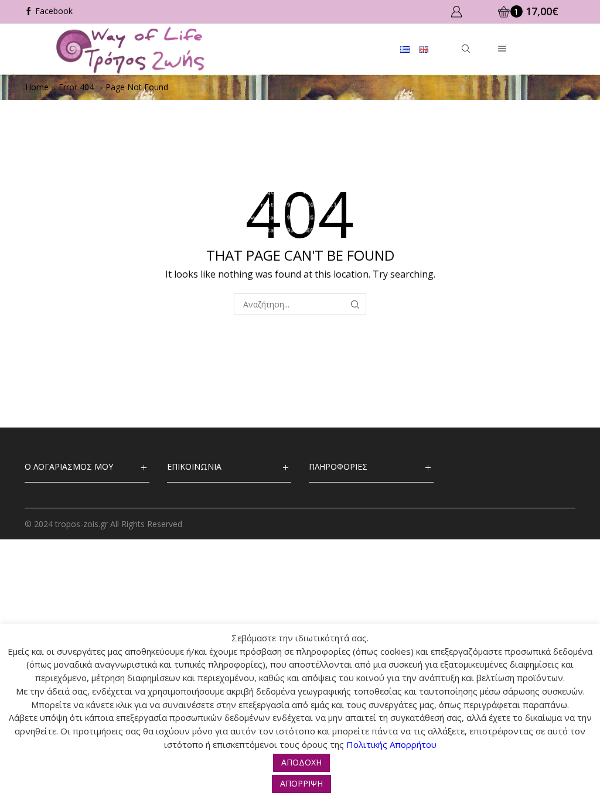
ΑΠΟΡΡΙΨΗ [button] (301, 783)
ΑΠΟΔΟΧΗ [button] (301, 762)
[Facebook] (49, 11)
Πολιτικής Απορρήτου (391, 744)
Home (37, 87)
